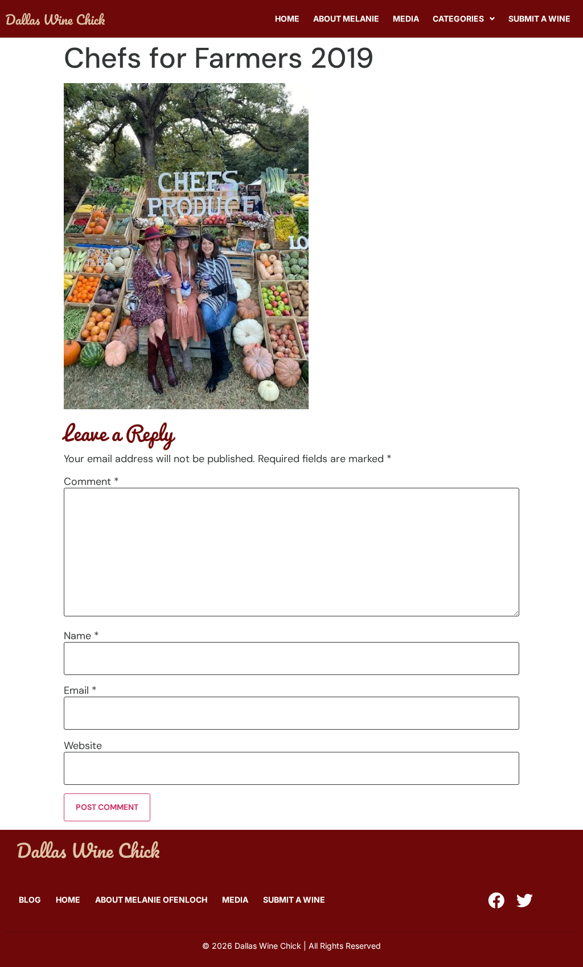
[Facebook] (496, 900)
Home (287, 18)
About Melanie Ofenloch (151, 899)
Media (406, 18)
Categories (458, 18)
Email (80, 690)
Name (81, 636)
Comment (91, 481)
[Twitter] (524, 900)
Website (83, 745)
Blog (30, 899)
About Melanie (346, 18)
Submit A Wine (539, 18)
